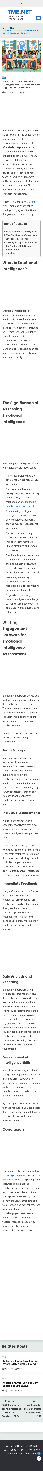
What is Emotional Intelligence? (22, 231)
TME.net (25, 92)
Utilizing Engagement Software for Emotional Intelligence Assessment (21, 246)
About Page (30, 1453)
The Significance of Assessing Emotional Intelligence (21, 237)
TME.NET (20, 12)
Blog (4, 77)
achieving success (12, 1175)
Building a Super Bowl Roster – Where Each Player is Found (20, 1362)
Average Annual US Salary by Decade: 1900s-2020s (20, 1384)
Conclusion (11, 253)
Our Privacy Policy (13, 1449)
